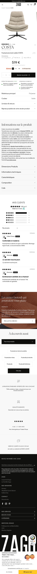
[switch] (32, 543)
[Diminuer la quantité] (3, 75)
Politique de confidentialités (10, 526)
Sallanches (5, 492)
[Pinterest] (9, 504)
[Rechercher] (28, 5)
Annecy (4, 488)
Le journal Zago (6, 479)
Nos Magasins (7, 485)
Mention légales (6, 530)
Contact (5, 496)
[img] (6, 233)
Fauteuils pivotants (26, 357)
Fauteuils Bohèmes (24, 364)
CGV (3, 528)
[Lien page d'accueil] (18, 4)
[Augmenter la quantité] (9, 75)
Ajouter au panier (22, 75)
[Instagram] (6, 504)
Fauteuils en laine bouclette (18, 351)
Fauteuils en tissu (10, 357)
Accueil (4, 8)
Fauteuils (8, 8)
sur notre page (11, 160)
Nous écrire (5, 499)
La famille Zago (6, 482)
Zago (3, 477)
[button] (5, 44)
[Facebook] (3, 504)
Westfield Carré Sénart (9, 490)
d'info (34, 52)
